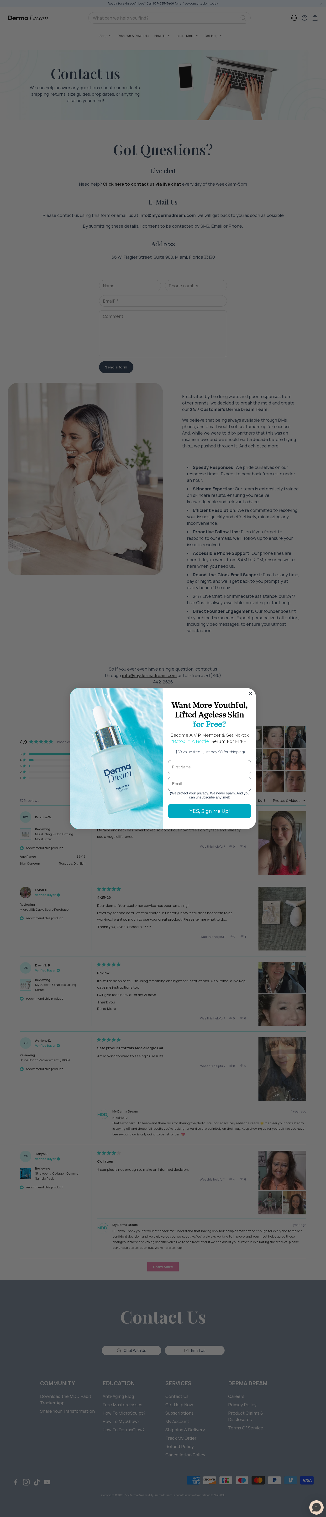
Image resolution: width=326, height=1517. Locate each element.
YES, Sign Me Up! (209, 811)
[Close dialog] (250, 693)
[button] (316, 1507)
